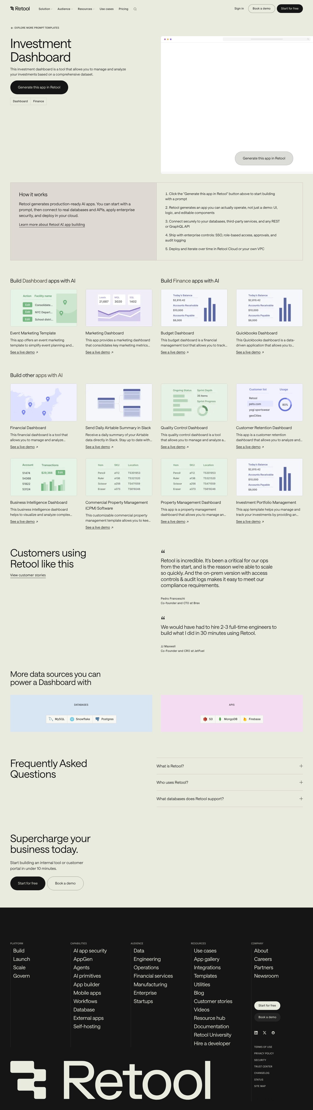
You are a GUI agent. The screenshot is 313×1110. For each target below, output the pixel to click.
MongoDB (230, 719)
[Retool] (20, 9)
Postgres (107, 719)
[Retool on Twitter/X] (264, 1032)
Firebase (255, 719)
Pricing (123, 9)
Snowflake (83, 719)
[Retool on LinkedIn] (256, 1032)
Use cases (107, 9)
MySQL (60, 719)
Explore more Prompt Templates (37, 27)
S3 (211, 719)
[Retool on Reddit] (273, 1032)
